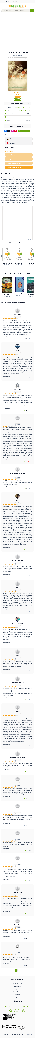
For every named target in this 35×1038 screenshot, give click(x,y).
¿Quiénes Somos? (17, 983)
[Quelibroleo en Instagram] (12, 131)
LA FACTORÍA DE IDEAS (24, 110)
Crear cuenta (14, 1)
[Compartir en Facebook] (5, 131)
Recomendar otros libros (15, 167)
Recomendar (25, 131)
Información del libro (17, 103)
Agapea (12, 143)
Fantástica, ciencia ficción (22, 107)
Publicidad (17, 994)
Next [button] (33, 256)
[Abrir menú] (32, 10)
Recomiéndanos (17, 991)
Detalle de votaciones (16, 126)
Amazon (12, 139)
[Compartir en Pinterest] (15, 131)
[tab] (17, 103)
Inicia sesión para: (11, 151)
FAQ (17, 989)
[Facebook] (5, 1006)
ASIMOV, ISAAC (17, 55)
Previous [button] (1, 256)
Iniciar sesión (6, 1)
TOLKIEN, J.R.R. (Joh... (7, 296)
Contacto (17, 997)
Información (17, 986)
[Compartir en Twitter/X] (8, 131)
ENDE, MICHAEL (19, 295)
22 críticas (17, 100)
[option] (7, 256)
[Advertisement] (17, 32)
